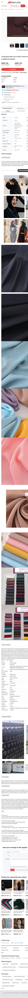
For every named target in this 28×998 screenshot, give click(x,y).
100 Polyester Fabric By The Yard (9, 967)
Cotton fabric (15, 947)
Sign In (3, 102)
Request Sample (23, 72)
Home (2, 9)
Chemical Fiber (5, 964)
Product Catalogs (19, 942)
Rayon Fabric (4, 947)
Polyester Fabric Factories (19, 976)
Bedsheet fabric (16, 950)
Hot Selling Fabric (19, 979)
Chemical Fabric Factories (7, 979)
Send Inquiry (13, 69)
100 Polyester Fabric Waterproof (8, 970)
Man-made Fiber (14, 964)
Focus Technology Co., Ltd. (16, 992)
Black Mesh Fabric (6, 982)
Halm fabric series (5, 950)
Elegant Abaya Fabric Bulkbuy (8, 985)
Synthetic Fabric (11, 9)
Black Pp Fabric (15, 982)
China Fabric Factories (6, 976)
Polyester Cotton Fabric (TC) (19, 945)
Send (12, 870)
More (2, 988)
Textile (6, 9)
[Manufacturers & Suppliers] (14, 2)
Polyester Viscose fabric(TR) (7, 945)
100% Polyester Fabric (19, 9)
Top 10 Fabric (24, 982)
